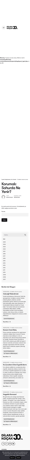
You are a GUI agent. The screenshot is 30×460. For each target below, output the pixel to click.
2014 (4, 263)
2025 (4, 242)
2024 (4, 244)
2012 (4, 267)
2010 (4, 272)
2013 (4, 265)
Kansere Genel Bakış (10, 330)
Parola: (3, 211)
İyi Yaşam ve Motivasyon (10, 353)
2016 (4, 258)
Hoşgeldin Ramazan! (9, 394)
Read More (6, 321)
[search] (25, 235)
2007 (4, 279)
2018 (4, 253)
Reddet (18, 457)
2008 (4, 277)
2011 (4, 270)
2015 (4, 260)
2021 (4, 251)
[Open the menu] (4, 27)
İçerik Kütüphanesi (6, 179)
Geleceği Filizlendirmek (10, 294)
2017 (4, 256)
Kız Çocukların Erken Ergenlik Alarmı (15, 365)
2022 (4, 249)
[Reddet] (28, 455)
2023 (4, 246)
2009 (4, 274)
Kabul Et (12, 457)
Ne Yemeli (13, 179)
